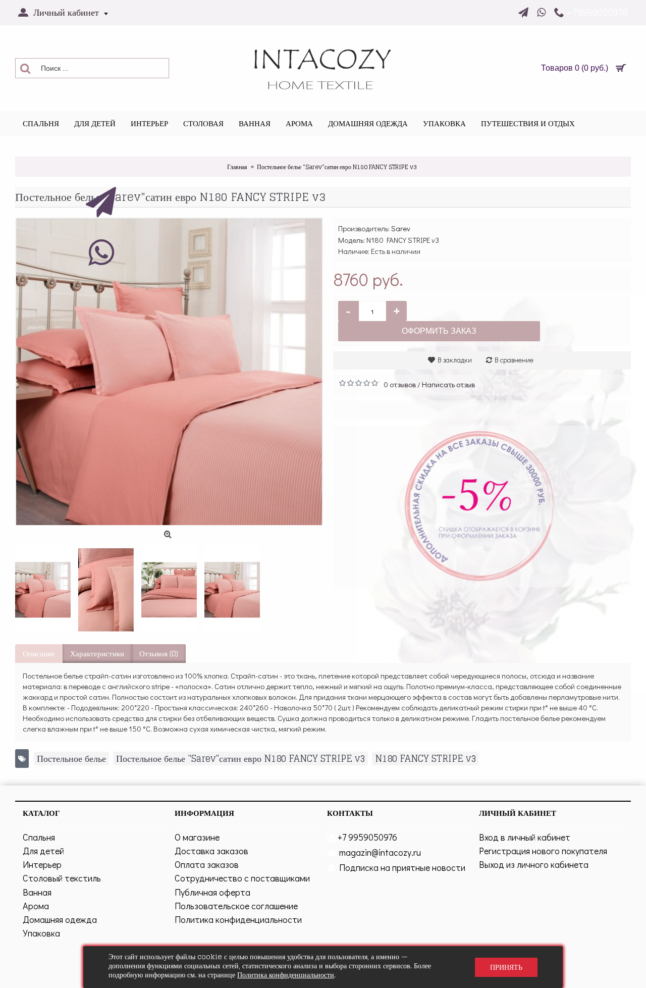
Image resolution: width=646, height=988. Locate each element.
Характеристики (97, 653)
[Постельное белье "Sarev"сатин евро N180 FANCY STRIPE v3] (169, 372)
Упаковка (41, 933)
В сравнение (514, 360)
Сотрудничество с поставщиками (242, 878)
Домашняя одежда (60, 919)
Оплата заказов (207, 864)
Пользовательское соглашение (236, 906)
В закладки (455, 360)
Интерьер (42, 864)
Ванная (37, 892)
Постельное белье (71, 758)
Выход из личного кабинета (533, 864)
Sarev (400, 228)
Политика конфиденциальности (238, 919)
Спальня (39, 837)
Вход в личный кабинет (524, 837)
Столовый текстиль (62, 878)
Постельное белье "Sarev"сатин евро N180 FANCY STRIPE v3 (240, 758)
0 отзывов (400, 384)
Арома (36, 906)
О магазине (197, 837)
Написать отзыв (448, 384)
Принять (506, 967)
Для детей (43, 851)
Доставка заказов (211, 851)
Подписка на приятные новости (402, 867)
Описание (39, 653)
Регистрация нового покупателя (543, 851)
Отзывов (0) (158, 653)
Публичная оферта (212, 892)
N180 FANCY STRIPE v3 (425, 758)
